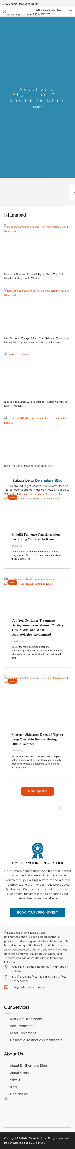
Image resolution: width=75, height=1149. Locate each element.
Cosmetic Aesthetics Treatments (36, 1040)
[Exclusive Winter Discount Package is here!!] (37, 438)
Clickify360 (39, 1143)
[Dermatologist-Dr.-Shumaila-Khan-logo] (23, 12)
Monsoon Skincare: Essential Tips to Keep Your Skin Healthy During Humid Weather (34, 276)
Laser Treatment (23, 1033)
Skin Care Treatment (26, 1019)
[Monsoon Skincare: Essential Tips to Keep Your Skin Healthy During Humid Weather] (37, 246)
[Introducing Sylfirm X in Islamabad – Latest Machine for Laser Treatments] (37, 374)
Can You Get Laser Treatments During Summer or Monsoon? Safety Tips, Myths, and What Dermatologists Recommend (37, 627)
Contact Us (19, 1094)
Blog (13, 1087)
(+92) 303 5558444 (28, 4)
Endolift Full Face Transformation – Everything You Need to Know (36, 536)
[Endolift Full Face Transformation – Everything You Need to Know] (37, 509)
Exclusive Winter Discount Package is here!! (29, 465)
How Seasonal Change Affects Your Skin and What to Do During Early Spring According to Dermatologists (36, 340)
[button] (70, 12)
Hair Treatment (22, 1026)
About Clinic (19, 1073)
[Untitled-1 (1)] (37, 1112)
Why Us (15, 1080)
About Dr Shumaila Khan (29, 1065)
